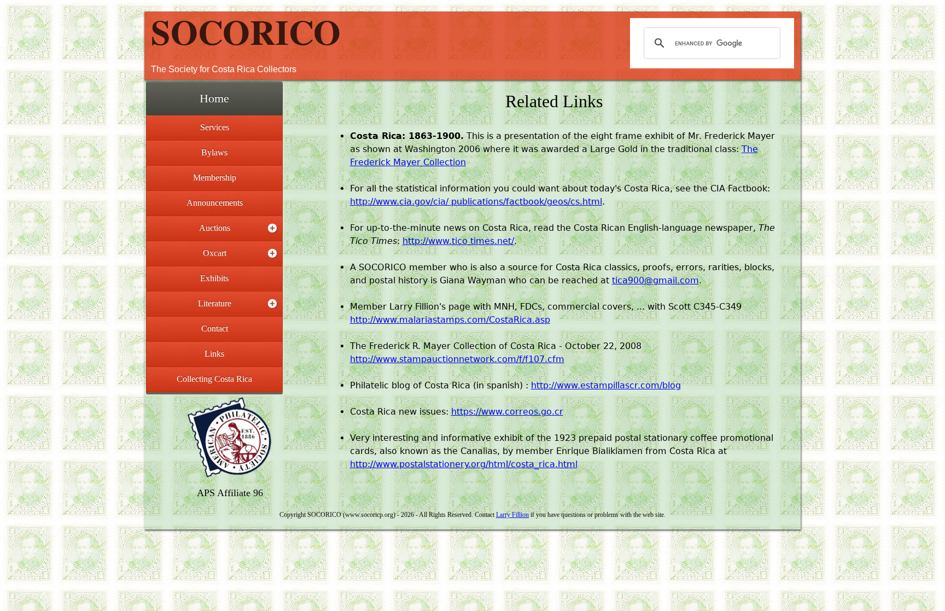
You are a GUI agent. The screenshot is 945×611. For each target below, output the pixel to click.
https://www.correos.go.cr (507, 411)
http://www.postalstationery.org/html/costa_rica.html (464, 464)
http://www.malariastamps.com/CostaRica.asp (450, 320)
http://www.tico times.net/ (458, 241)
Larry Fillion (512, 515)
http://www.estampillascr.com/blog (606, 385)
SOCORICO (246, 31)
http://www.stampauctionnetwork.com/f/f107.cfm (457, 359)
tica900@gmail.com (655, 280)
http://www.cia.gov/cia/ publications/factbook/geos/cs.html (476, 201)
